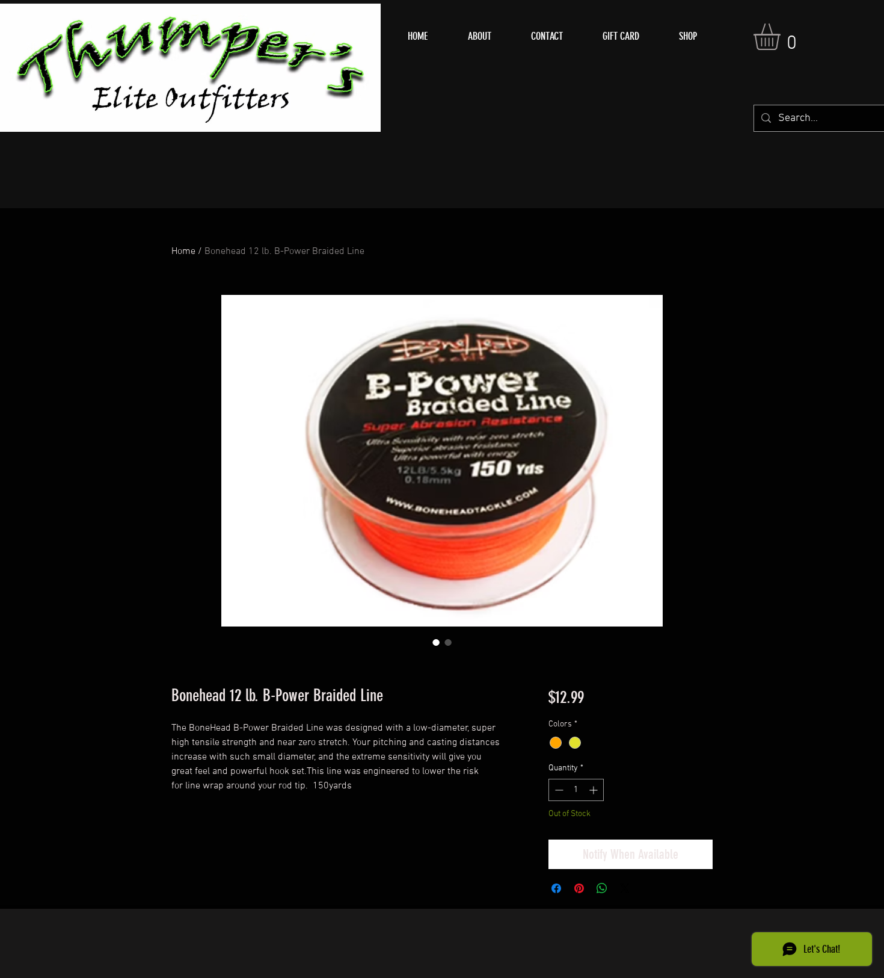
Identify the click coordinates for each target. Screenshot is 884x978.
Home (183, 252)
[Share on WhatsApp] (602, 888)
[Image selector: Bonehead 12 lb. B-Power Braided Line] (436, 642)
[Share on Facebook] (556, 888)
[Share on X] (625, 888)
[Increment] (594, 789)
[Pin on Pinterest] (579, 888)
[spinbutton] (576, 789)
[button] (782, 36)
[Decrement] (557, 789)
